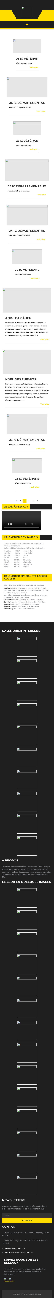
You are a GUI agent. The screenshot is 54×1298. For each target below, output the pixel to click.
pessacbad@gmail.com (15, 1248)
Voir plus (34, 67)
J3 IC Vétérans (27, 478)
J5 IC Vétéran (27, 141)
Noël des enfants (20, 379)
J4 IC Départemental (27, 231)
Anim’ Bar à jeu (18, 318)
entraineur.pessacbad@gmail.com (19, 1252)
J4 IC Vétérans (27, 270)
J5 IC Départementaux (27, 186)
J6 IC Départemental (27, 103)
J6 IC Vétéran (27, 58)
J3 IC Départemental (27, 440)
